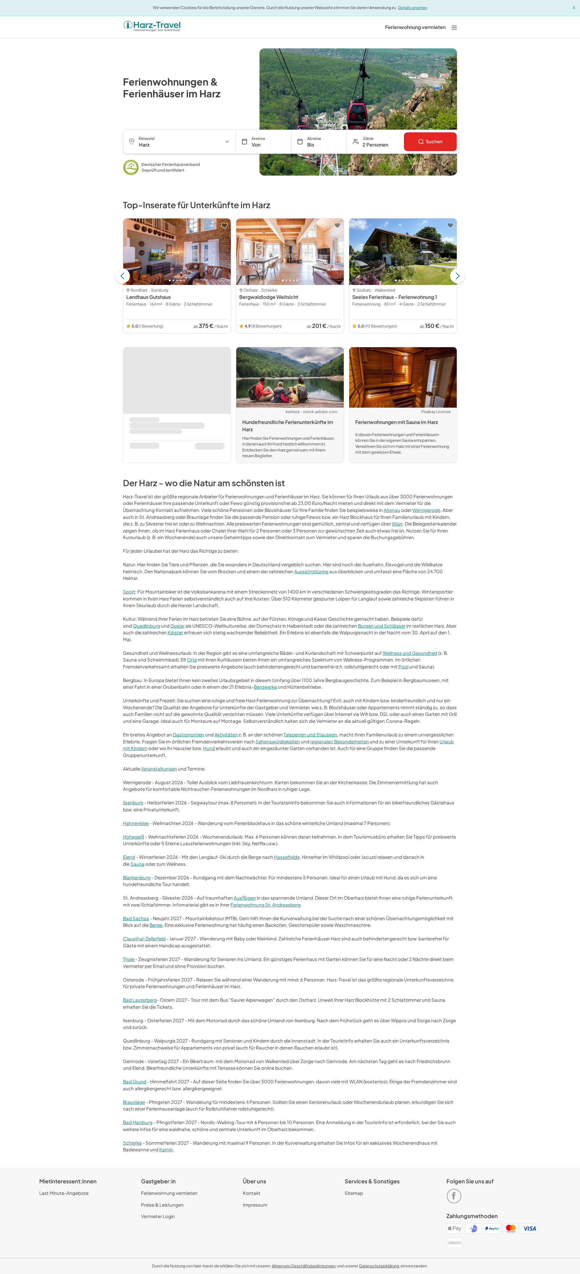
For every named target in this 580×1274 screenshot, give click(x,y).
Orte (192, 659)
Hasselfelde (287, 857)
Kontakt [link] (251, 1193)
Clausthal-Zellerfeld (144, 938)
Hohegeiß (133, 836)
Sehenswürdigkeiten (278, 741)
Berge (156, 925)
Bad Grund (134, 1081)
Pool (403, 666)
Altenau (392, 510)
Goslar (177, 626)
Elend (129, 857)
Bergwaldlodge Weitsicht (268, 297)
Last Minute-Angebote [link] (64, 1193)
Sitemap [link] (354, 1193)
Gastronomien (188, 734)
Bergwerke (265, 687)
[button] (375, 141)
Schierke (132, 1143)
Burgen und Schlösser (381, 626)
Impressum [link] (255, 1205)
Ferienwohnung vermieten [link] (169, 1193)
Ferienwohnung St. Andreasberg (265, 904)
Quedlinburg (146, 626)
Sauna (137, 864)
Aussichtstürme (311, 571)
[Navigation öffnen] (454, 27)
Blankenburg (136, 877)
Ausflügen (245, 898)
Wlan (397, 523)
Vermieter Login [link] (158, 1216)
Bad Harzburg (138, 1122)
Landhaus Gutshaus (148, 297)
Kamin (166, 1149)
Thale (128, 959)
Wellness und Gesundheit (410, 653)
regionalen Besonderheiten (339, 741)
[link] (415, 27)
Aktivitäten (226, 734)
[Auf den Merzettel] (224, 225)
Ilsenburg (133, 802)
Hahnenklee (136, 823)
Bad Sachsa (136, 918)
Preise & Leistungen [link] (162, 1205)
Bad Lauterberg (140, 1000)
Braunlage (134, 1102)
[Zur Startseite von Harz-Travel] (152, 27)
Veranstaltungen (159, 768)
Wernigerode (426, 510)
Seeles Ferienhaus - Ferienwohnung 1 (394, 297)
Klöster (175, 632)
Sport (129, 591)
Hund (209, 748)
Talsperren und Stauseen (310, 734)
